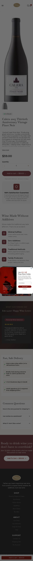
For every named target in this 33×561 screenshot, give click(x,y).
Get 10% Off (24, 286)
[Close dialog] (31, 268)
